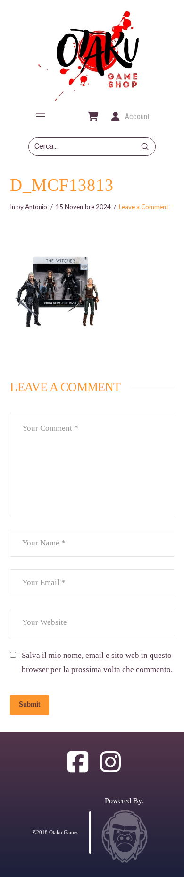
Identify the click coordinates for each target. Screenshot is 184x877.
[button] (40, 116)
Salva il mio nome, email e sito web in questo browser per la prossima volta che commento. (97, 662)
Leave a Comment (143, 207)
